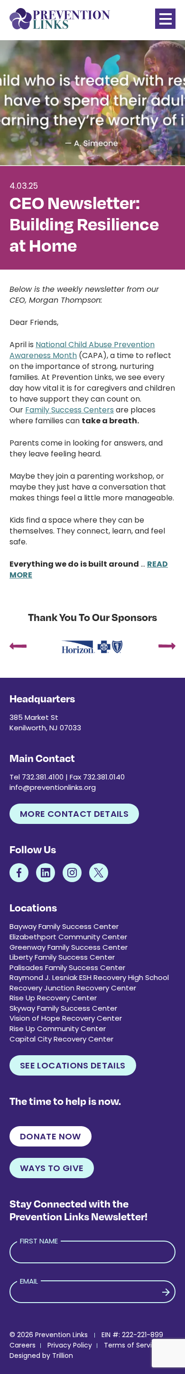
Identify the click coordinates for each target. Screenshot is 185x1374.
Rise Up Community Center (57, 1028)
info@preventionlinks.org (52, 787)
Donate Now (50, 1136)
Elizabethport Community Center (68, 937)
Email (29, 1281)
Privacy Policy (69, 1345)
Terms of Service (132, 1345)
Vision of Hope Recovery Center (65, 1018)
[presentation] (18, 646)
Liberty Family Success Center (62, 957)
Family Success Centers (69, 409)
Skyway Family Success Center (63, 1008)
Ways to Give (51, 1168)
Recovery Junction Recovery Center (72, 988)
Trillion (62, 1355)
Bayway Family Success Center (64, 926)
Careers (22, 1345)
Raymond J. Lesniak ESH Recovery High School (89, 977)
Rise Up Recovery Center (53, 998)
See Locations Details (73, 1065)
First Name (39, 1241)
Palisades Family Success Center (67, 967)
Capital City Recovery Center (61, 1039)
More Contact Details (74, 814)
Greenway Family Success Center (68, 947)
